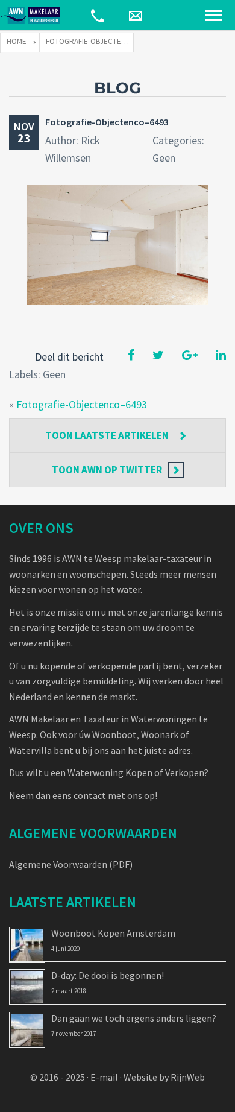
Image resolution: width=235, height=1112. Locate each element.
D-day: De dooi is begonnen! (107, 975)
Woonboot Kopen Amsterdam (113, 933)
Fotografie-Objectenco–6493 (107, 122)
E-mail (104, 1077)
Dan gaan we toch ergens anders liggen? (133, 1018)
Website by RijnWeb (164, 1077)
